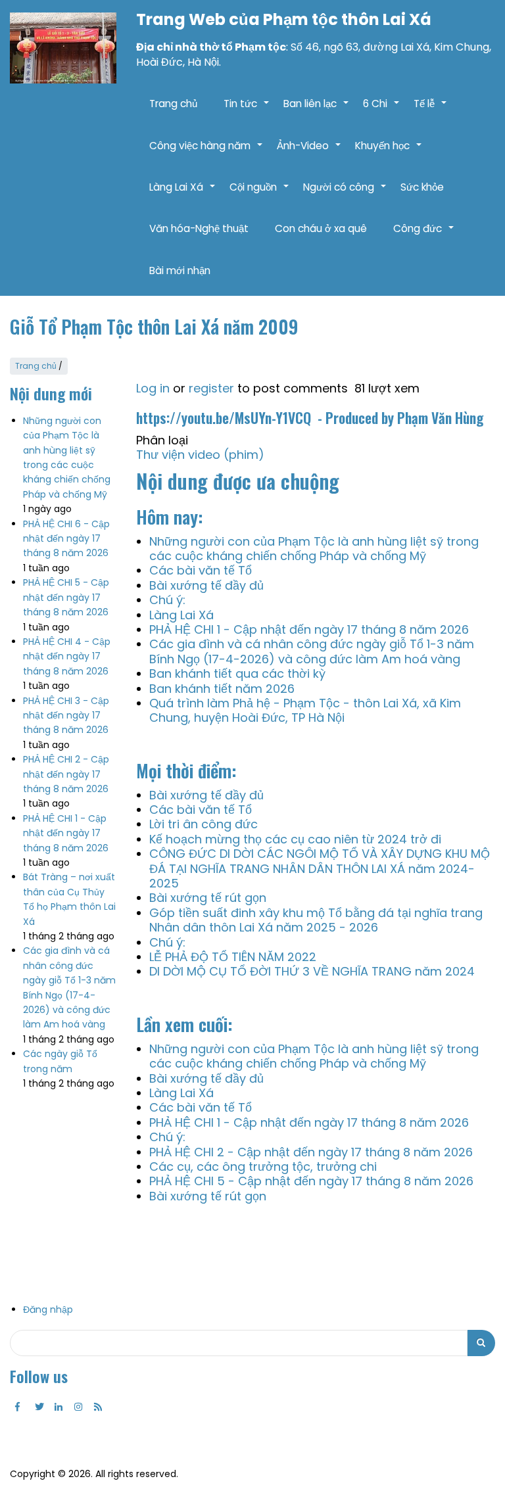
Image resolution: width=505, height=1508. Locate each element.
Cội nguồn (259, 194)
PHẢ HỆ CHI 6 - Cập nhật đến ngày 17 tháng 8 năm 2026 (66, 538)
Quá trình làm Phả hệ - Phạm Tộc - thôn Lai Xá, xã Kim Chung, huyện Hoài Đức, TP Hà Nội (305, 710)
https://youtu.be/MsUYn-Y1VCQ (225, 417)
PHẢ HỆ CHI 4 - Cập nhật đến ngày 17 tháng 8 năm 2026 (66, 656)
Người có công (345, 194)
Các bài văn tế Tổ (200, 570)
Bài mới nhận (179, 270)
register (211, 388)
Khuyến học (389, 152)
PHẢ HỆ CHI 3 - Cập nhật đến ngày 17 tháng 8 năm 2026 (66, 715)
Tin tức (247, 110)
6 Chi (381, 110)
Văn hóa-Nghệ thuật (199, 228)
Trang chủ (173, 103)
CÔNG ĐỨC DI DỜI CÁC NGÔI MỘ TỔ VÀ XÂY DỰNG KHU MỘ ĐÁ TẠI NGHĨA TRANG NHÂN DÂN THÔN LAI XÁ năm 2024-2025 (319, 868)
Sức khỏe (422, 187)
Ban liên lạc (316, 110)
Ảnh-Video (309, 152)
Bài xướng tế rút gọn (207, 897)
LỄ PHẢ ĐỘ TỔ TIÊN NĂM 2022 (232, 957)
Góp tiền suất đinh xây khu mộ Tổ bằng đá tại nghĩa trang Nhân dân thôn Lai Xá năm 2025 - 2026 (316, 920)
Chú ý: (167, 600)
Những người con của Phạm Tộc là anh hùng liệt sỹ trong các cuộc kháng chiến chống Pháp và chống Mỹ (314, 548)
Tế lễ (431, 110)
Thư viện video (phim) (200, 454)
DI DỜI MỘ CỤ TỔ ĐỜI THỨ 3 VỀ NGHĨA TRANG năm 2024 (312, 971)
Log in (153, 388)
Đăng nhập (48, 1309)
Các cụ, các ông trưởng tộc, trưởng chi (263, 1166)
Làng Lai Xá (182, 194)
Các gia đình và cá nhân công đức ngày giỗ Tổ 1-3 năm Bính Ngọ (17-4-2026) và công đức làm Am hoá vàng (311, 651)
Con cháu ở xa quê (321, 228)
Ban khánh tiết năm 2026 (222, 688)
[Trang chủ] (63, 47)
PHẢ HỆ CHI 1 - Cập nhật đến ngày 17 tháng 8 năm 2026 (65, 833)
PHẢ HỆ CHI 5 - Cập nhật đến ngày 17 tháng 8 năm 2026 (66, 597)
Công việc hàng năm (206, 152)
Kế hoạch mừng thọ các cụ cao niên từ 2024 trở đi (295, 839)
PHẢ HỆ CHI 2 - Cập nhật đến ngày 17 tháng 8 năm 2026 (66, 774)
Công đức (424, 235)
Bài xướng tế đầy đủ (206, 585)
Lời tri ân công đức (203, 824)
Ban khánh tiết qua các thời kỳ (237, 673)
